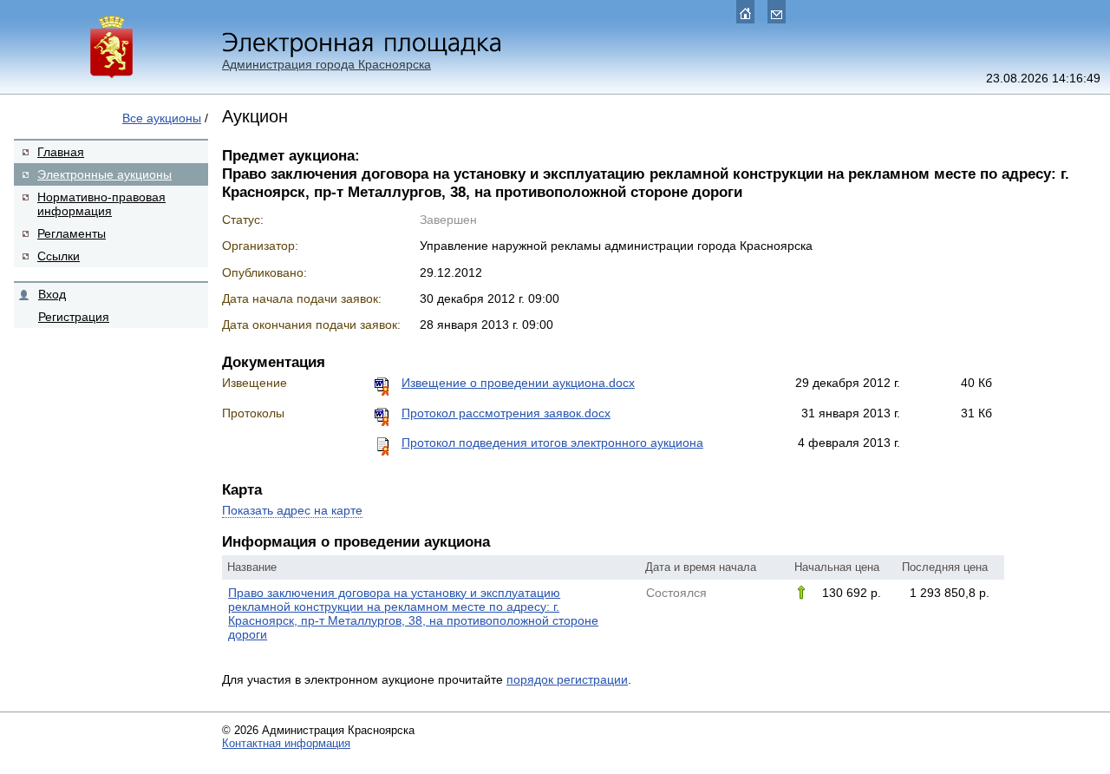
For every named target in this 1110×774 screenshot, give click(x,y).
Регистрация (73, 317)
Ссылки (58, 256)
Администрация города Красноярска (326, 64)
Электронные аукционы (104, 174)
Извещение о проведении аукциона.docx (518, 383)
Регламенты (71, 233)
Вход (52, 294)
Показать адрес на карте (292, 510)
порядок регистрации (567, 679)
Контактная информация (286, 743)
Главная (60, 152)
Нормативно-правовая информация (101, 204)
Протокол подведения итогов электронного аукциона (552, 442)
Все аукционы (161, 118)
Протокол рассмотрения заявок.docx (506, 413)
